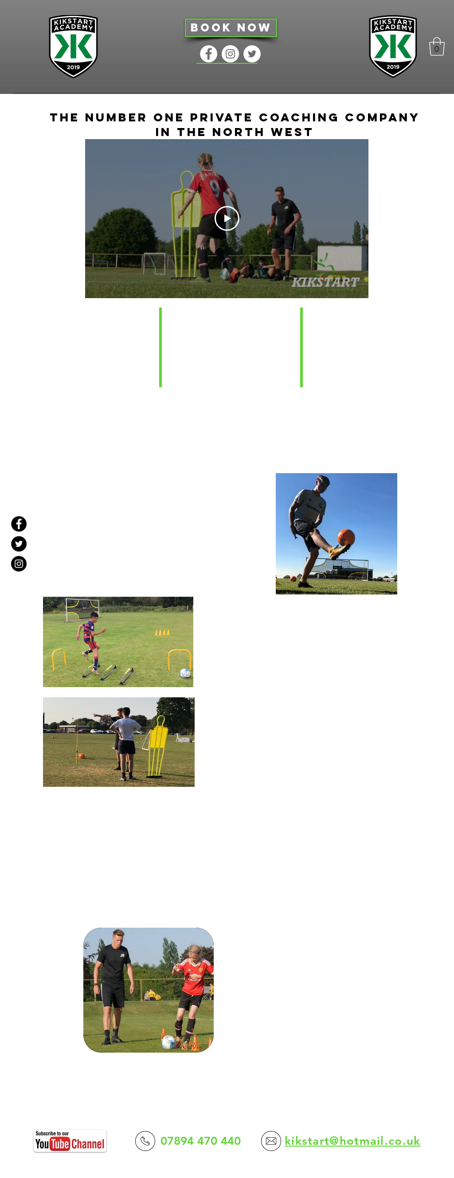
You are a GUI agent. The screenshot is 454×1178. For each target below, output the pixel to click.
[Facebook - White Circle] (208, 53)
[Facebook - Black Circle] (19, 524)
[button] (437, 46)
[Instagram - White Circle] (230, 53)
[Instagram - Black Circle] (19, 564)
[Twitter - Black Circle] (19, 544)
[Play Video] (227, 218)
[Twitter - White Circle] (252, 53)
